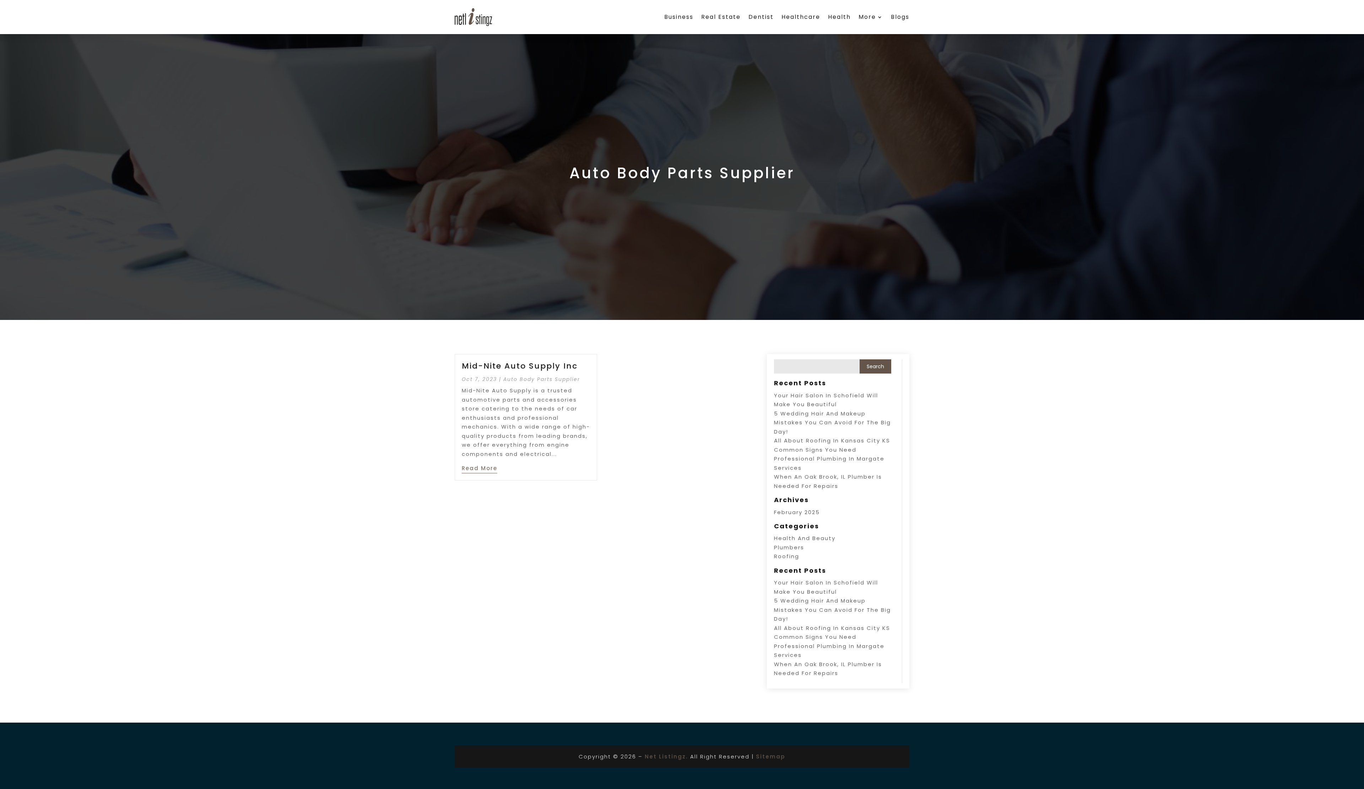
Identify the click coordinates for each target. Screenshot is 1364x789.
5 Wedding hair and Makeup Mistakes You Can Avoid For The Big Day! (832, 422)
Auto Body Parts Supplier (541, 379)
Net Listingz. (666, 756)
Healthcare (800, 17)
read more (479, 468)
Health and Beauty (804, 538)
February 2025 (797, 512)
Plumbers (789, 547)
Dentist (761, 17)
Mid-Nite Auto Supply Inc (520, 365)
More (867, 17)
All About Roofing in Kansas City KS (832, 440)
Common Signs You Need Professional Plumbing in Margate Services (829, 459)
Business (678, 17)
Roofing (786, 556)
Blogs (900, 17)
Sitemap (770, 756)
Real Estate (721, 17)
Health (839, 17)
